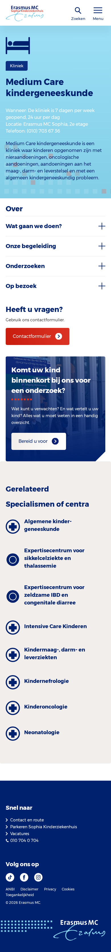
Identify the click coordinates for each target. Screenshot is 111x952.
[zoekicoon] (78, 10)
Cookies (68, 889)
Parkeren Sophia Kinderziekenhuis (43, 826)
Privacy (50, 889)
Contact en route (27, 820)
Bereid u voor (33, 441)
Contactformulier (32, 336)
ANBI (10, 889)
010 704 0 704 (24, 840)
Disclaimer (29, 889)
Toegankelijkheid (20, 895)
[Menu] (98, 10)
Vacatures (19, 833)
